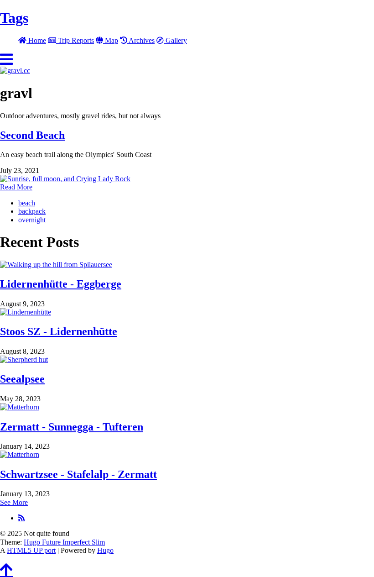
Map (110, 40)
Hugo (105, 550)
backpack (32, 211)
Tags (14, 18)
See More (14, 502)
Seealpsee (22, 379)
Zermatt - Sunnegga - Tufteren (71, 427)
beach (26, 203)
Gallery (175, 40)
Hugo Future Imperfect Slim (64, 542)
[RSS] (21, 517)
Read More (16, 187)
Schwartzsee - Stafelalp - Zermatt (78, 474)
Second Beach (32, 135)
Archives (141, 40)
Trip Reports (75, 40)
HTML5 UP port (31, 550)
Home (36, 40)
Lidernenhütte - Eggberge (60, 284)
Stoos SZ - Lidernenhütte (58, 331)
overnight (32, 220)
